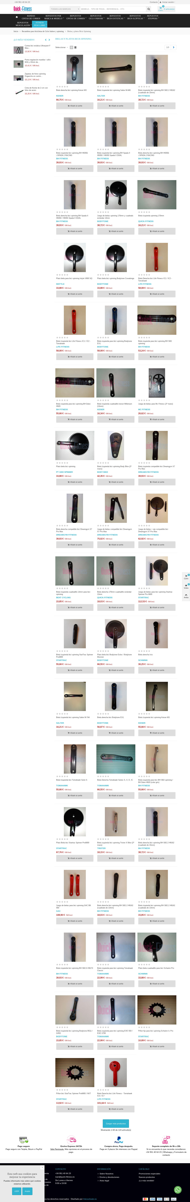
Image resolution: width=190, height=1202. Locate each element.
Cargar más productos (116, 1123)
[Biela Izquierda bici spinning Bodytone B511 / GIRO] (74, 1010)
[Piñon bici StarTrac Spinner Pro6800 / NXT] (74, 1072)
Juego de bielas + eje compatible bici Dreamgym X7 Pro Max (153, 530)
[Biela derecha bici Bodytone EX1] (115, 696)
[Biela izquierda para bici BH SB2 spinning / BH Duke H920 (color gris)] (156, 759)
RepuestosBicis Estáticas (115, 17)
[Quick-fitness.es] (29, 9)
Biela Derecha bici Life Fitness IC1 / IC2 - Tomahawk (155, 279)
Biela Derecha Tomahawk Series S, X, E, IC (115, 780)
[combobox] (65, 9)
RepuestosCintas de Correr (75, 17)
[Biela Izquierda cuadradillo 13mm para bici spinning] (74, 571)
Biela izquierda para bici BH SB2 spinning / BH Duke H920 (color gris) (155, 781)
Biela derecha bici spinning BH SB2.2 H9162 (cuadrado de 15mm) (156, 844)
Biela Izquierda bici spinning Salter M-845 (114, 90)
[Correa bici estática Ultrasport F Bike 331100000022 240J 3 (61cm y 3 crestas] (18, 50)
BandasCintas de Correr (31, 17)
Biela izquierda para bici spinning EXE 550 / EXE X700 (115, 1032)
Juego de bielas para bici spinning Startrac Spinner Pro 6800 (155, 593)
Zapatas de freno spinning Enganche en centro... (35, 75)
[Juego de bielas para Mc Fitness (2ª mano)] (156, 383)
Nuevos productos (147, 1177)
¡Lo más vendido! (24, 40)
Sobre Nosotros (106, 1174)
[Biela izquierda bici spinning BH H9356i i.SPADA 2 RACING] (74, 132)
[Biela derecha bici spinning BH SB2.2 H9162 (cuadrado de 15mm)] (156, 821)
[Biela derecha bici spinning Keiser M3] (74, 69)
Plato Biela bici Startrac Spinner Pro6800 (72, 843)
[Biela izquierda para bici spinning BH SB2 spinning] (156, 320)
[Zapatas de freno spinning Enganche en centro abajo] (18, 78)
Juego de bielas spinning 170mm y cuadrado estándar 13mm (115, 217)
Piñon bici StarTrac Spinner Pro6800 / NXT (73, 1093)
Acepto (27, 1191)
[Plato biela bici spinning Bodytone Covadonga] (115, 257)
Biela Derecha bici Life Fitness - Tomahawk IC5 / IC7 (114, 1094)
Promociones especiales (149, 1174)
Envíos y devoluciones (109, 1177)
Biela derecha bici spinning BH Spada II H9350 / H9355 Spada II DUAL (72, 217)
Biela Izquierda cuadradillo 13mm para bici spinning (73, 593)
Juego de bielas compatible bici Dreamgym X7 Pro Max (114, 530)
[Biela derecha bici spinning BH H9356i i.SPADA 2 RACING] (156, 132)
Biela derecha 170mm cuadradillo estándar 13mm (114, 593)
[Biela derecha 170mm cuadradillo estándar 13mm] (115, 571)
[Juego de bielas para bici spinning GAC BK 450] (74, 884)
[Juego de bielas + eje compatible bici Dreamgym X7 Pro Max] (156, 508)
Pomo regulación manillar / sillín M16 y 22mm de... (37, 61)
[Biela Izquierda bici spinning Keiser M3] (156, 696)
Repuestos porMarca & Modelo (53, 17)
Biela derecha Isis (145, 655)
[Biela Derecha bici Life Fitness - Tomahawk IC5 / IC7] (115, 1072)
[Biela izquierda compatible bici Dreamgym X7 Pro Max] (156, 445)
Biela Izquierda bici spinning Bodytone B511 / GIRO (74, 1032)
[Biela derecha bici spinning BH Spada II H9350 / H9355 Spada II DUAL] (74, 194)
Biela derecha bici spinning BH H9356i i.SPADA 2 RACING (153, 154)
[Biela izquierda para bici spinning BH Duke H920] (74, 383)
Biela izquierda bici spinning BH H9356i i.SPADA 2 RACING (72, 154)
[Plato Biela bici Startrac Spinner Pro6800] (74, 821)
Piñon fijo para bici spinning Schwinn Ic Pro (155, 1031)
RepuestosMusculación (23, 24)
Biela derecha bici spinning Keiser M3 (71, 90)
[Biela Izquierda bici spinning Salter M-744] (74, 696)
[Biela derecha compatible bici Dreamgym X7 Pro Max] (74, 508)
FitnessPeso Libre (39, 24)
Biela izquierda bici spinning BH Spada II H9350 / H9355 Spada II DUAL (113, 154)
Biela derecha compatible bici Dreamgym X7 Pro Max (74, 530)
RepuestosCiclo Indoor (96, 17)
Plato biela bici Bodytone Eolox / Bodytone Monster (114, 656)
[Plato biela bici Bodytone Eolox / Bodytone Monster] (115, 633)
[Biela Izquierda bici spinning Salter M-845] (115, 69)
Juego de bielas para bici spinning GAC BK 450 (73, 906)
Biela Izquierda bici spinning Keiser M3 (154, 717)
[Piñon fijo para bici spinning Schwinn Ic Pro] (156, 1010)
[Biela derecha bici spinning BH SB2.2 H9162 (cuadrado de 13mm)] (115, 884)
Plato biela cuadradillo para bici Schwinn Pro (156, 968)
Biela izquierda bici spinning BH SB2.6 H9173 (74, 968)
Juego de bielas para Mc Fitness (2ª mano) (155, 404)
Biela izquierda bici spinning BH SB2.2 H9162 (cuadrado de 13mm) (156, 906)
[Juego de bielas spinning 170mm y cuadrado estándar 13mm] (115, 194)
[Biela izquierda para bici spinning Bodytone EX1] (115, 320)
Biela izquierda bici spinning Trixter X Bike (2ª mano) (115, 844)
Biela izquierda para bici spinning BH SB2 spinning (155, 342)
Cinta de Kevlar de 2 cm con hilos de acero (36, 89)
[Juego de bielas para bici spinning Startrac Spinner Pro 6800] (156, 571)
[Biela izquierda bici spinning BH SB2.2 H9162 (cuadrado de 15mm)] (156, 69)
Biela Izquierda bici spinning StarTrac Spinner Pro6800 (74, 656)
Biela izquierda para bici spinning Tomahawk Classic (115, 969)
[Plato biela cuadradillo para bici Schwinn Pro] (156, 947)
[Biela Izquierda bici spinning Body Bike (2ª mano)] (115, 445)
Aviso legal (104, 1180)
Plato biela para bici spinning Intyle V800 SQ (74, 278)
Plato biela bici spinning (65, 466)
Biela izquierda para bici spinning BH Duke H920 (73, 405)
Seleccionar (60, 47)
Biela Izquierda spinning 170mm (151, 216)
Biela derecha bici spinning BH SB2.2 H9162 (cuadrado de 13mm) (115, 906)
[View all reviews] (74, 87)
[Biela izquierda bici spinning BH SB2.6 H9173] (74, 947)
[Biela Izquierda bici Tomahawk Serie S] (74, 759)
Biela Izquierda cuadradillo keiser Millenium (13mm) (114, 405)
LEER (16, 1191)
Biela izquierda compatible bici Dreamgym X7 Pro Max (156, 467)
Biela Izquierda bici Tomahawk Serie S (71, 780)
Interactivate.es (90, 1199)
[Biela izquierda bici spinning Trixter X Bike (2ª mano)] (115, 821)
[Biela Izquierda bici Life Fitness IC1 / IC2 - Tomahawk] (74, 320)
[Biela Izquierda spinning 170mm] (156, 194)
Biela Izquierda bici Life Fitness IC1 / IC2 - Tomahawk (73, 342)
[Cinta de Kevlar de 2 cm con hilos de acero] (18, 92)
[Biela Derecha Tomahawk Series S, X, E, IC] (115, 759)
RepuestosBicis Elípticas (135, 17)
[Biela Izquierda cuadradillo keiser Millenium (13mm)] (115, 383)
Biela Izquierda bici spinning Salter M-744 (73, 717)
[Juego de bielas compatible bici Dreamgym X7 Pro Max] (115, 508)
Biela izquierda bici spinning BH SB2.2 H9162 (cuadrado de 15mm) (156, 91)
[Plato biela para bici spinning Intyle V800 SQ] (74, 257)
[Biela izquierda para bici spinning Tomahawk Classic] (115, 947)
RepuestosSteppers (152, 17)
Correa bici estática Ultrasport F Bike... (37, 47)
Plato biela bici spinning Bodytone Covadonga (115, 278)
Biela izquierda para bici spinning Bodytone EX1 (114, 342)
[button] (45, 39)
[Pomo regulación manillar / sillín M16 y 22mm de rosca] (18, 64)
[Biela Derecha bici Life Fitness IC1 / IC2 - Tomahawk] (156, 257)
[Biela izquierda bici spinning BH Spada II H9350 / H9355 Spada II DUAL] (115, 132)
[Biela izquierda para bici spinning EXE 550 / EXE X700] (115, 1010)
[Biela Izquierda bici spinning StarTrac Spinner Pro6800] (74, 633)
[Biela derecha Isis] (156, 633)
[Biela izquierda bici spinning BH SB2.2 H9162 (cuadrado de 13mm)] (156, 884)
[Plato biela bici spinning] (74, 445)
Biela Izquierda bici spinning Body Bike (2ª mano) (114, 467)
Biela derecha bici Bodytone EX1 (110, 717)
